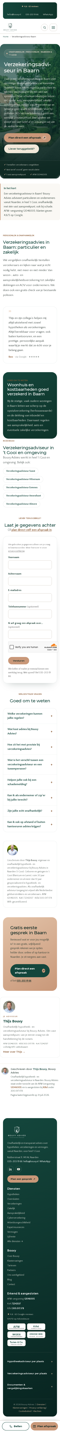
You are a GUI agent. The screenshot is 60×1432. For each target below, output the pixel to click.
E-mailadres (14, 590)
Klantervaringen (15, 1261)
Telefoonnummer (23, 606)
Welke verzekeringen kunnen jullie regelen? (30, 716)
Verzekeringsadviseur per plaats (30, 1373)
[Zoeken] (44, 27)
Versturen (18, 660)
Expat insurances (15, 1227)
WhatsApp (48, 14)
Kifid (45, 1087)
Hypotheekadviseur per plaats (30, 1361)
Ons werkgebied (15, 1275)
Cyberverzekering (16, 1218)
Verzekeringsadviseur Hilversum (23, 479)
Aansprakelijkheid (16, 1213)
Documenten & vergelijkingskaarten (30, 1386)
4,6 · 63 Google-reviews (20, 1314)
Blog (9, 1279)
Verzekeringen (14, 1203)
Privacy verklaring (37, 1408)
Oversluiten (13, 1199)
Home (5, 37)
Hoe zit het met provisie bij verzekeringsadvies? (30, 747)
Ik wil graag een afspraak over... (25, 625)
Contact (11, 1284)
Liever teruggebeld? (21, 148)
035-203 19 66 (32, 14)
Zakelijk (11, 1208)
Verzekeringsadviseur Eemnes (22, 487)
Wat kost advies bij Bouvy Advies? (30, 731)
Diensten (41, 1404)
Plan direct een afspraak (27, 137)
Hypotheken (13, 1194)
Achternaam (14, 573)
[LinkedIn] (10, 1169)
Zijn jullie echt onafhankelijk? (30, 811)
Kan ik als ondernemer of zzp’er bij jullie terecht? (30, 797)
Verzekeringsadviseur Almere (21, 504)
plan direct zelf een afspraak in (32, 530)
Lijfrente (11, 1236)
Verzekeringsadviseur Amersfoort (23, 495)
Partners (11, 1270)
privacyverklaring (16, 551)
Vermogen (12, 1232)
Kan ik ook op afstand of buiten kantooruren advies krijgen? (30, 824)
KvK (14, 1304)
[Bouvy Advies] (10, 27)
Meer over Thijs (14, 1051)
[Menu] (53, 27)
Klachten (37, 1411)
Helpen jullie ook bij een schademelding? (30, 782)
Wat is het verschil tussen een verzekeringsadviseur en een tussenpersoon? (30, 764)
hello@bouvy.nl (14, 14)
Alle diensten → (15, 1241)
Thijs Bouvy (12, 1021)
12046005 (16, 1087)
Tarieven (11, 1265)
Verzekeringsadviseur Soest (20, 471)
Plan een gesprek (23, 1179)
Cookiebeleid (25, 1411)
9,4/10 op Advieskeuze (18, 1319)
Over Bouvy (13, 1256)
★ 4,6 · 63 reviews (30, 6)
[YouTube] (18, 1169)
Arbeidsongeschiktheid (18, 1222)
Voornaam (13, 557)
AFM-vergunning (21, 1299)
